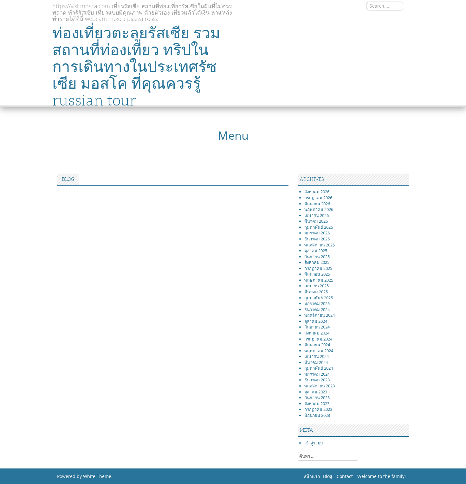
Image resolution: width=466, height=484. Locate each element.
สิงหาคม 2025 (316, 262)
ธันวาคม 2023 (317, 380)
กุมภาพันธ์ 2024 (318, 368)
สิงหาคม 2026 (316, 191)
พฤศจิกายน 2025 (319, 245)
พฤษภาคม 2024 (318, 350)
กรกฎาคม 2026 (318, 198)
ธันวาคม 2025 (317, 239)
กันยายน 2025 (317, 256)
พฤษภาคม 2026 (318, 209)
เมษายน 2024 (316, 356)
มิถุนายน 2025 (317, 274)
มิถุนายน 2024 (317, 344)
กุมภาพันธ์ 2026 (318, 227)
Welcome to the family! (381, 476)
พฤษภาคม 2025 (318, 280)
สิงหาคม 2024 (316, 333)
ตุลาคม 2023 (315, 392)
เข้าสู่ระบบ (313, 443)
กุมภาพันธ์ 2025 (318, 298)
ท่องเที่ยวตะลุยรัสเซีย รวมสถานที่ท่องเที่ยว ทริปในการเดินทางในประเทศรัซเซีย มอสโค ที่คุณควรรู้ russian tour (136, 66)
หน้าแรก (311, 476)
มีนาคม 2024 (316, 362)
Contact (345, 476)
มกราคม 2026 (317, 233)
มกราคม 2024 (317, 374)
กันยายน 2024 (317, 327)
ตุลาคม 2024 (315, 321)
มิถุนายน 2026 (317, 204)
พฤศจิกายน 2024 (319, 315)
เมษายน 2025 (316, 286)
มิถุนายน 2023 (317, 415)
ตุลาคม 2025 (315, 250)
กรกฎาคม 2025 (318, 268)
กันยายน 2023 (317, 397)
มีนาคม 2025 (316, 292)
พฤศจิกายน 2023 (319, 386)
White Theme (97, 476)
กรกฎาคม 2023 (318, 409)
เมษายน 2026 (316, 215)
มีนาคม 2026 (316, 221)
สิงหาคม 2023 (316, 403)
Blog (327, 476)
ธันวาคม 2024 (317, 309)
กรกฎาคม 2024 (318, 339)
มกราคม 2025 (317, 303)
